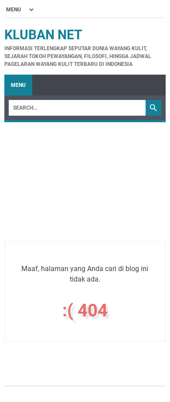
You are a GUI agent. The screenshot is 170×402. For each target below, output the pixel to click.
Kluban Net (43, 34)
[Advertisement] (85, 191)
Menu (18, 85)
